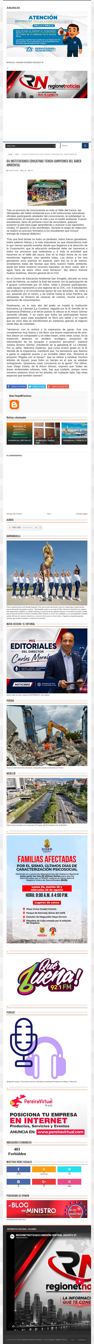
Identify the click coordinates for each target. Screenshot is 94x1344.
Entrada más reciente (14, 514)
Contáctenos (81, 1340)
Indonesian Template (35, 1340)
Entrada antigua (81, 514)
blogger (51, 1340)
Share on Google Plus (60, 386)
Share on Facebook (19, 386)
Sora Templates (22, 1340)
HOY (31, 170)
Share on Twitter (39, 386)
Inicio (49, 514)
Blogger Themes (61, 1340)
